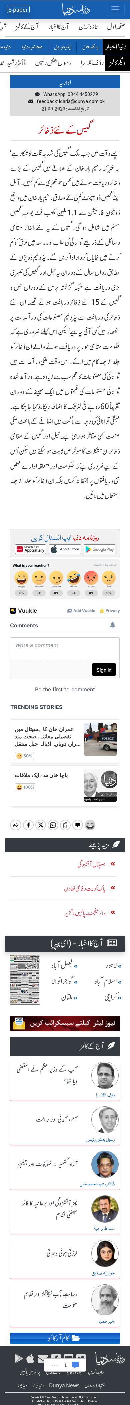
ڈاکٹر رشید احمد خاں (97, 1184)
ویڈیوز (22, 1386)
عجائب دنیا (32, 47)
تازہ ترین (88, 27)
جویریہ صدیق (103, 1273)
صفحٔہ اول (116, 27)
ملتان (67, 997)
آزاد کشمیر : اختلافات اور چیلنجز (47, 1164)
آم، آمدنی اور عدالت (56, 1120)
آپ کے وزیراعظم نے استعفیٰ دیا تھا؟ (47, 1076)
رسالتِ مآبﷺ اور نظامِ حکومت (50, 1300)
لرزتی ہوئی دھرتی (62, 1254)
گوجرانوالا (62, 981)
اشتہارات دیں (95, 1386)
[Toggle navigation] (115, 9)
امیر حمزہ (107, 1321)
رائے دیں (53, 1372)
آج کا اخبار (58, 27)
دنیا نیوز (38, 1386)
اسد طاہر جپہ (104, 1228)
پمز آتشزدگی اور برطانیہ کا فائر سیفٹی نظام (49, 1209)
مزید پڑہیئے (99, 845)
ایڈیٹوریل (62, 47)
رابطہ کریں (96, 1372)
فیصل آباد (62, 965)
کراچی (110, 997)
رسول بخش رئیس (53, 63)
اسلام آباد (105, 981)
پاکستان (90, 47)
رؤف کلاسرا (92, 63)
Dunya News (64, 1386)
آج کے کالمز (27, 27)
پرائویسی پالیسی (30, 1372)
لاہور (111, 965)
